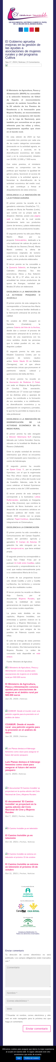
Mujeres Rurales (26, 599)
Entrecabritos (21, 240)
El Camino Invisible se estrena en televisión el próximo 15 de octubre (21, 867)
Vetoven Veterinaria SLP (20, 437)
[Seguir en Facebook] (21, 29)
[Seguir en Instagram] (31, 29)
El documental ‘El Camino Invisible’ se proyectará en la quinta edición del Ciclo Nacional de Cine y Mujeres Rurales (20, 807)
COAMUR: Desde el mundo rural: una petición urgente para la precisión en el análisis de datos (22, 728)
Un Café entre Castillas (24, 563)
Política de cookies (32, 1058)
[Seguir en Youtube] (37, 29)
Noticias (21, 62)
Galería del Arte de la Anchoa (27, 327)
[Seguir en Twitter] (26, 29)
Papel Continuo (21, 519)
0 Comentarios (33, 62)
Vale (19, 1058)
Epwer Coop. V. (17, 469)
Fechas (22, 816)
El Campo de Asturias (26, 542)
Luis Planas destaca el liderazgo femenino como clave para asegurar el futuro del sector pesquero (22, 766)
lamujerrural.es (17, 548)
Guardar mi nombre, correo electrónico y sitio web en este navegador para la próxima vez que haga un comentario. (28, 1018)
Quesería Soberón (17, 267)
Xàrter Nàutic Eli (20, 361)
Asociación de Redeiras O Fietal (24, 382)
